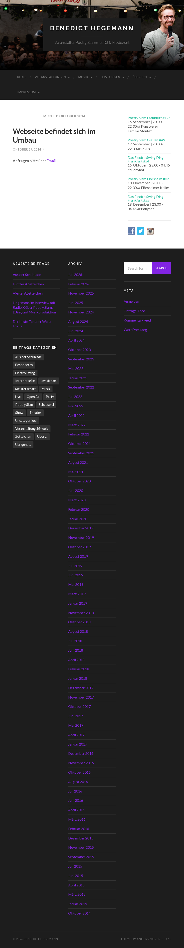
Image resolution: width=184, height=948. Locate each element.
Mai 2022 (75, 406)
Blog (21, 77)
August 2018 (78, 631)
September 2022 (81, 387)
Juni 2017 (75, 716)
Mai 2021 (75, 472)
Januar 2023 (77, 378)
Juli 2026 (75, 274)
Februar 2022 (78, 434)
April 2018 (76, 659)
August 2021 (78, 462)
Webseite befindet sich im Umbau (54, 135)
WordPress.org (135, 329)
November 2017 (81, 697)
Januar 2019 (77, 603)
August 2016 (78, 781)
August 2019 (78, 556)
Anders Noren (149, 939)
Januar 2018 (77, 678)
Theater (35, 413)
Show (19, 413)
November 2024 (81, 312)
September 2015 (81, 857)
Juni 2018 (75, 650)
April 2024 (76, 340)
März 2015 (76, 894)
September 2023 (81, 359)
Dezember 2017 (80, 688)
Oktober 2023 (79, 349)
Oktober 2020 (79, 481)
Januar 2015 (77, 903)
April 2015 (76, 885)
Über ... (42, 436)
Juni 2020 (75, 490)
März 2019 (76, 594)
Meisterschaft (25, 389)
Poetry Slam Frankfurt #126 (149, 117)
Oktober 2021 (79, 443)
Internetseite (25, 381)
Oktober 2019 (79, 547)
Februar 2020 (78, 509)
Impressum (26, 92)
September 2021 (81, 453)
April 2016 (76, 810)
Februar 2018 (78, 669)
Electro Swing (25, 373)
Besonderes (24, 365)
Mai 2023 (75, 368)
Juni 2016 (75, 800)
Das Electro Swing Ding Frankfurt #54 (146, 159)
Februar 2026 (78, 284)
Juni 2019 (75, 575)
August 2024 (78, 321)
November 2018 (81, 613)
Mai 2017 (75, 725)
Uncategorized (26, 420)
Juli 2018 (75, 641)
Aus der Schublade (27, 274)
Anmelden (131, 301)
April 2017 (76, 735)
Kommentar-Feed (137, 320)
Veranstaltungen (50, 77)
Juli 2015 (75, 866)
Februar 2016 (78, 828)
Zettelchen (23, 436)
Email (51, 160)
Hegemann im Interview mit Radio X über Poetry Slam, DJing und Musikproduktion (34, 307)
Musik (83, 77)
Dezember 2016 (80, 753)
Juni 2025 (75, 302)
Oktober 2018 (79, 622)
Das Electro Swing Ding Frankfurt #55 (146, 198)
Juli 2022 (75, 396)
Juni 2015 (75, 875)
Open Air (33, 397)
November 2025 (81, 293)
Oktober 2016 (79, 772)
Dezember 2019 (80, 528)
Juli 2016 (75, 791)
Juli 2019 (75, 566)
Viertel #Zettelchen (28, 293)
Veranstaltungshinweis (31, 429)
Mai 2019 (75, 584)
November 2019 (81, 537)
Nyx (18, 397)
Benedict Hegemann (92, 28)
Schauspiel (46, 404)
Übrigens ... (23, 444)
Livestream (49, 381)
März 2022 (76, 425)
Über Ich (140, 77)
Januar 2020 (77, 519)
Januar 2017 (77, 744)
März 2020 (76, 500)
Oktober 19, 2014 (27, 149)
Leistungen (110, 77)
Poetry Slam (24, 404)
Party (50, 397)
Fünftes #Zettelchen (28, 284)
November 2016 (81, 763)
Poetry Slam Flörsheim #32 (148, 179)
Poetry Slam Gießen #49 (146, 140)
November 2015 (81, 847)
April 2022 (76, 415)
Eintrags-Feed (134, 311)
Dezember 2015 (80, 838)
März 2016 (76, 819)
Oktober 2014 (79, 913)
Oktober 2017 (79, 706)
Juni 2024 (75, 331)
